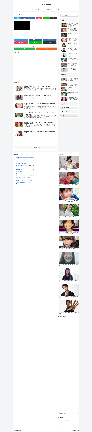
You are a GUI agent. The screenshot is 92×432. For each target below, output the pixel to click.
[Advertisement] (35, 66)
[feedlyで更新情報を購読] (24, 49)
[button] (77, 15)
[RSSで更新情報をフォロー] (46, 49)
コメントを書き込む (35, 147)
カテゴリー (61, 422)
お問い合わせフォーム (63, 420)
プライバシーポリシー (63, 425)
